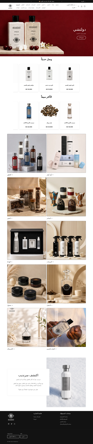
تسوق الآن (81, 37)
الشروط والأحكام (63, 419)
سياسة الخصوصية (64, 416)
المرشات (49, 262)
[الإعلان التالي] (61, 1)
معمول (9, 305)
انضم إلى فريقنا (37, 416)
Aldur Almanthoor (14, 441)
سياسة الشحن (63, 421)
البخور (9, 218)
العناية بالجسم (51, 349)
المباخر (49, 218)
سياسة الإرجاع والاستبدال (65, 424)
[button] (43, 4)
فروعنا (35, 419)
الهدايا (9, 262)
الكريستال (10, 349)
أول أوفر (49, 175)
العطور (9, 175)
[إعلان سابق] (31, 1)
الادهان (49, 305)
